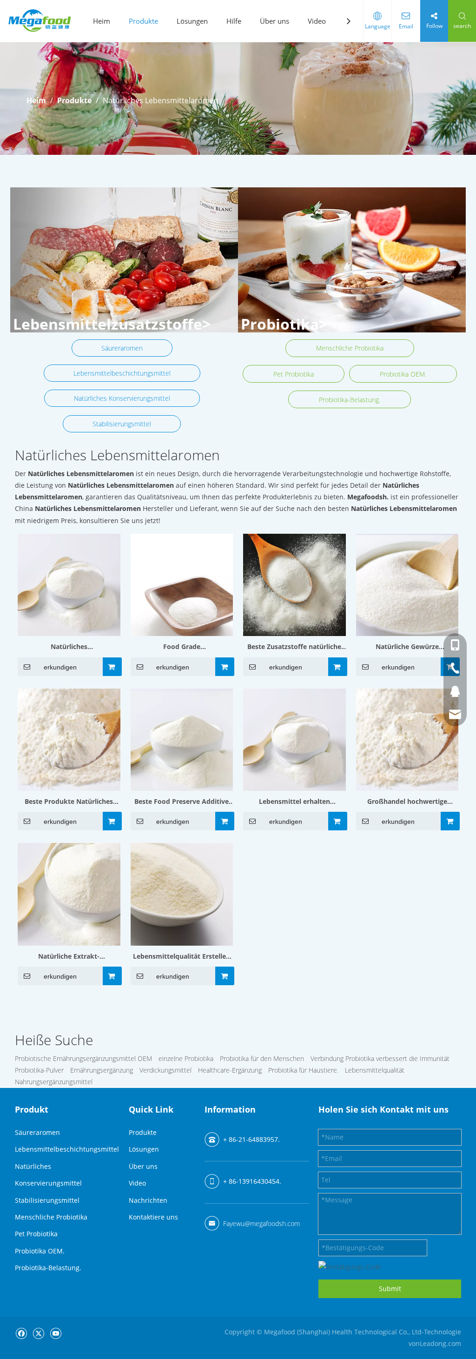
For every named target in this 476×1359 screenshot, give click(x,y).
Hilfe (233, 21)
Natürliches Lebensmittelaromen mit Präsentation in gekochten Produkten (69, 647)
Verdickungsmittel (165, 1070)
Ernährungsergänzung (101, 1070)
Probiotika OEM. (403, 374)
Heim (101, 21)
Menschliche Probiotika (349, 348)
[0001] (352, 259)
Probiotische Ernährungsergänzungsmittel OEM (83, 1058)
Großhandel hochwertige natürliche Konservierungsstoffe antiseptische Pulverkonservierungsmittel (407, 802)
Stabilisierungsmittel (122, 423)
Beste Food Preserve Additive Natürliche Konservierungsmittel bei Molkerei (181, 802)
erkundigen (60, 667)
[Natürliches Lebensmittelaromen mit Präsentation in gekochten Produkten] (69, 584)
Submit (390, 1288)
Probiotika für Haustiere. (303, 1070)
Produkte (143, 21)
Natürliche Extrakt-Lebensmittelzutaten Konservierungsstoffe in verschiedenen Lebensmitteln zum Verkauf (68, 957)
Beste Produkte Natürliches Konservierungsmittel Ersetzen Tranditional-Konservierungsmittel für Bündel (69, 802)
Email (406, 26)
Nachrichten (148, 1200)
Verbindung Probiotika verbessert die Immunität (380, 1058)
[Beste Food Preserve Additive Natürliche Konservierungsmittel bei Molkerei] (182, 739)
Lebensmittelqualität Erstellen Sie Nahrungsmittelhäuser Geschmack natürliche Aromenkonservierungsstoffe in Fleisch (181, 957)
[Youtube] (55, 1332)
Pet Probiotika (293, 374)
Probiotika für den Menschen (262, 1058)
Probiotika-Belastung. (349, 399)
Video (317, 21)
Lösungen (192, 21)
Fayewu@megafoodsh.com (261, 1223)
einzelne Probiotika (186, 1058)
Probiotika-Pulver (39, 1070)
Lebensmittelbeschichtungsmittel (122, 373)
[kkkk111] (124, 259)
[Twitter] (38, 1332)
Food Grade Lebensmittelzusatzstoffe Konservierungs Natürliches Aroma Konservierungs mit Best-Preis (182, 647)
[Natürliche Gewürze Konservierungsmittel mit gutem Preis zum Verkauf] (407, 584)
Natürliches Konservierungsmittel (122, 398)
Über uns (274, 21)
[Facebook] (21, 1332)
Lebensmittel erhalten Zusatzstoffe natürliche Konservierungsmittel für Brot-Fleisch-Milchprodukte (294, 802)
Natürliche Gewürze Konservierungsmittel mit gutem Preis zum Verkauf (407, 647)
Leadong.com (440, 1343)
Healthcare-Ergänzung (230, 1070)
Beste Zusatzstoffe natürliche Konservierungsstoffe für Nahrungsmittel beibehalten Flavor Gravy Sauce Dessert (294, 647)
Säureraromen (122, 348)
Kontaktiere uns (153, 1217)
